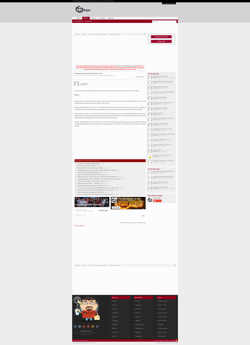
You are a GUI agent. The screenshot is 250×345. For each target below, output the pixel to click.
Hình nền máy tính (162, 320)
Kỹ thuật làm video (139, 324)
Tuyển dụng (102, 18)
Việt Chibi (114, 309)
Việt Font (114, 301)
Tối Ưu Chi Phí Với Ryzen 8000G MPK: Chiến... (164, 92)
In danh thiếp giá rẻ (157, 150)
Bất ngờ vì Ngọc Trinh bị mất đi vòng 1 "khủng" (90, 168)
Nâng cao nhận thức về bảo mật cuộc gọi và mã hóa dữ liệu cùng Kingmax (97, 176)
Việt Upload (115, 320)
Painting (137, 316)
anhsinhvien (155, 156)
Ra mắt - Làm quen (162, 316)
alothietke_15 (156, 88)
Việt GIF (114, 336)
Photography (138, 336)
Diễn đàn (86, 18)
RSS (176, 340)
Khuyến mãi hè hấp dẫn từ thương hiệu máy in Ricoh (92, 174)
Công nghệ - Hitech (162, 313)
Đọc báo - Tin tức (162, 305)
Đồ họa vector (138, 309)
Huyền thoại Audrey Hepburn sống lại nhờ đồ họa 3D (92, 185)
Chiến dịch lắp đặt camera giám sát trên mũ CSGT (91, 192)
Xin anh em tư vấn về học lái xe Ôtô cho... (162, 155)
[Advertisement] (125, 27)
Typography (138, 305)
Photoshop (137, 301)
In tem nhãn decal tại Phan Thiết (160, 123)
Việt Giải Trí (115, 332)
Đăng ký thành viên (161, 37)
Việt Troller (114, 316)
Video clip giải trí (162, 309)
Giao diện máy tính (77, 340)
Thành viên (93, 18)
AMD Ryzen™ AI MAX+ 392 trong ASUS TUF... (164, 134)
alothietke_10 (156, 77)
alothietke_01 (156, 98)
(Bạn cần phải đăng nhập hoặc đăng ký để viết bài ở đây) (133, 222)
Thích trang (116, 207)
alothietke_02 (156, 151)
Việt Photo (114, 324)
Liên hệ (156, 340)
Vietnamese (85, 340)
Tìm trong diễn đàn (78, 21)
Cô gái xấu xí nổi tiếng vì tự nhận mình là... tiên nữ (91, 181)
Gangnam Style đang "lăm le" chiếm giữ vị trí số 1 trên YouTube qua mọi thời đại (99, 179)
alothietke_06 (156, 109)
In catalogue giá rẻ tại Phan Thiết (160, 76)
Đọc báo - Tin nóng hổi (91, 75)
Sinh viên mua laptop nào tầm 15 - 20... (162, 139)
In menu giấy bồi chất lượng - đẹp (160, 86)
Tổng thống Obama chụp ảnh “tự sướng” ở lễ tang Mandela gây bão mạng (97, 170)
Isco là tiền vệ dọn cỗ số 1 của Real (87, 165)
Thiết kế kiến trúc (139, 328)
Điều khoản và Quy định (162, 342)
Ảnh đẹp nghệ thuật (162, 328)
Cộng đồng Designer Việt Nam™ (84, 342)
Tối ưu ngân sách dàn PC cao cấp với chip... (163, 128)
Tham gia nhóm (103, 210)
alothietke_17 (156, 125)
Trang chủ (78, 18)
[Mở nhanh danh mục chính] (144, 34)
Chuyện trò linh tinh (162, 301)
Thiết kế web (138, 332)
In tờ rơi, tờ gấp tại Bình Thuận (160, 97)
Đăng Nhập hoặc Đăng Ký (169, 3)
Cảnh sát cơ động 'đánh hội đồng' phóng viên (89, 172)
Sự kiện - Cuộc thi (162, 332)
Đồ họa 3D (137, 313)
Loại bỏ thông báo (144, 66)
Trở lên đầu (172, 340)
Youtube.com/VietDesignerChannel (125, 66)
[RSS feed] (93, 327)
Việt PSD (114, 328)
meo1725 (155, 82)
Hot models (160, 324)
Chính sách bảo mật (173, 342)
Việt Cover (114, 305)
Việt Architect (115, 313)
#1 (143, 215)
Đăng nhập (161, 41)
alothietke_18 (156, 104)
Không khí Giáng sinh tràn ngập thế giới (88, 163)
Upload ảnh (110, 18)
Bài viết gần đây (88, 21)
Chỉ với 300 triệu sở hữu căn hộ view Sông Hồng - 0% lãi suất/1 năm (96, 190)
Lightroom (137, 320)
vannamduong (107, 75)
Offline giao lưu (162, 336)
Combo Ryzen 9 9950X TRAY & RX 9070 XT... (164, 118)
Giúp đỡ (161, 340)
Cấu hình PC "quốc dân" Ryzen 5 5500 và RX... (163, 160)
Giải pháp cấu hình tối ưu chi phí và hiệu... (162, 144)
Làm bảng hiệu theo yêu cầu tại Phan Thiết (162, 102)
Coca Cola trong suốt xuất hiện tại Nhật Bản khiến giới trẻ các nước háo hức (98, 188)
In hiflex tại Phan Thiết (158, 113)
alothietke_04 (156, 114)
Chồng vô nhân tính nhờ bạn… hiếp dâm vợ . (89, 183)
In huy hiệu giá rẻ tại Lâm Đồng (160, 107)
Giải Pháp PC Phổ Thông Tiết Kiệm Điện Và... (163, 81)
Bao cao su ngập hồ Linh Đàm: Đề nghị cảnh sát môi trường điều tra (95, 194)
